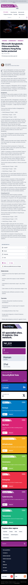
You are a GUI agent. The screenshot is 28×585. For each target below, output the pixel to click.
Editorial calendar (6, 555)
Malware (4, 40)
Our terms (5, 570)
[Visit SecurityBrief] (9, 492)
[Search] (19, 17)
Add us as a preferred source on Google (12, 266)
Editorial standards (7, 558)
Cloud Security (14, 12)
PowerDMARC (17, 583)
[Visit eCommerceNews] (9, 457)
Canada (11, 531)
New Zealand (6, 534)
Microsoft (20, 40)
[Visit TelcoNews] (9, 510)
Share (5, 263)
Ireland (20, 531)
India (16, 531)
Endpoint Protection (8, 14)
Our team (5, 567)
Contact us (5, 552)
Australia (5, 531)
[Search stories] (25, 544)
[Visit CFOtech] (9, 402)
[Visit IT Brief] (9, 474)
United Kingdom (14, 534)
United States (6, 537)
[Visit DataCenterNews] (9, 439)
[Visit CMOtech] (9, 420)
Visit (4, 414)
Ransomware (21, 14)
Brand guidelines (6, 549)
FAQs (4, 561)
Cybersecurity (21, 12)
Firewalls (15, 14)
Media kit (11, 414)
